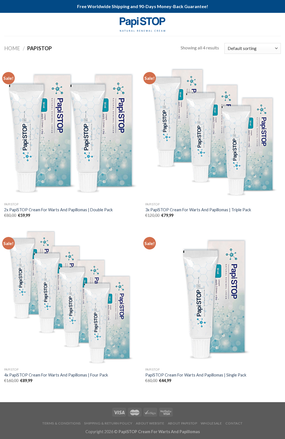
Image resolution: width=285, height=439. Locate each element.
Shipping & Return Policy (108, 423)
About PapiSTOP (182, 423)
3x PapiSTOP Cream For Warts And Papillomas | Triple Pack (198, 209)
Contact (234, 423)
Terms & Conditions (61, 423)
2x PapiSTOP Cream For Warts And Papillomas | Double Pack (58, 209)
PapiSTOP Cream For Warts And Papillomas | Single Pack (195, 375)
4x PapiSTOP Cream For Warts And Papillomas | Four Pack (56, 375)
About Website (150, 423)
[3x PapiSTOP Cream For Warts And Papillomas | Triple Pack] (213, 132)
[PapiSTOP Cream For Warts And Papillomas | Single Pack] (213, 296)
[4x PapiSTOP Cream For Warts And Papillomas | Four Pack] (72, 296)
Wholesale (211, 423)
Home (12, 48)
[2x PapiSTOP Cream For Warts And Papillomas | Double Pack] (72, 132)
